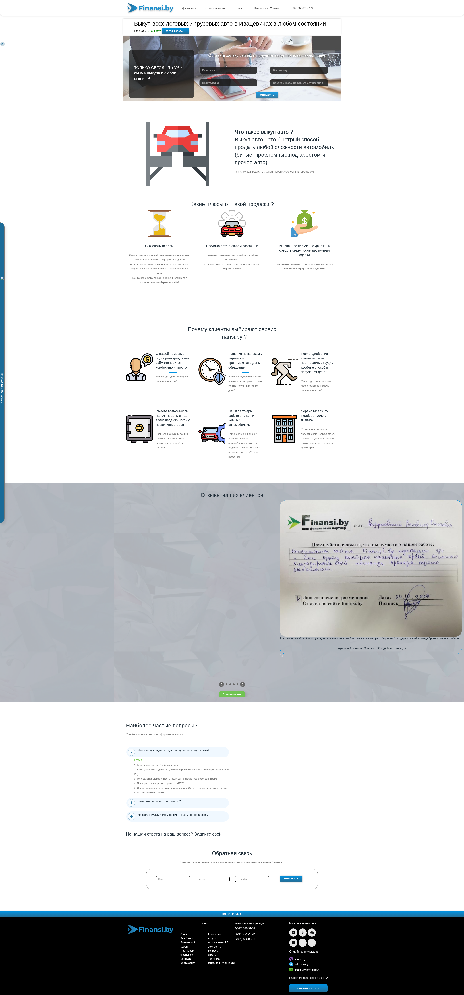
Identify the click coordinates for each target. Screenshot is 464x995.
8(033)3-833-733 (302, 8)
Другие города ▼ (175, 31)
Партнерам (187, 950)
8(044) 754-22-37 (245, 933)
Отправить (267, 95)
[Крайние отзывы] (242, 684)
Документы (189, 8)
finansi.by (300, 959)
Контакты (186, 958)
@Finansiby (302, 964)
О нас (184, 934)
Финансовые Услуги (266, 8)
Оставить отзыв (232, 694)
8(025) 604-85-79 (245, 939)
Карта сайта (187, 962)
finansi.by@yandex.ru (307, 969)
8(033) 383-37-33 (245, 928)
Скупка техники (215, 8)
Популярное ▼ (232, 914)
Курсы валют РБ (218, 942)
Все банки (186, 938)
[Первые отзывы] (221, 684)
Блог (239, 8)
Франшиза (186, 954)
